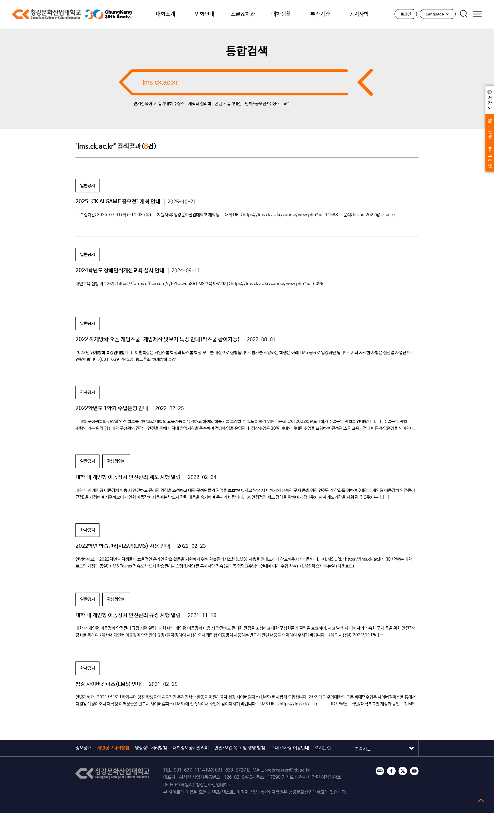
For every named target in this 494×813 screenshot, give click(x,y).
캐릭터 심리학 (199, 103)
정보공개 (83, 748)
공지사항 (359, 14)
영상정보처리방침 (151, 748)
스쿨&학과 (243, 14)
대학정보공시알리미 (191, 748)
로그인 (406, 14)
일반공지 (87, 185)
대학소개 (165, 14)
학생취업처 (116, 461)
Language (435, 14)
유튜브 (414, 771)
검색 (463, 14)
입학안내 (204, 14)
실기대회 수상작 (171, 103)
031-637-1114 (189, 770)
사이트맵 (477, 14)
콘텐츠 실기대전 (228, 103)
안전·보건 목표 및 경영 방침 (239, 748)
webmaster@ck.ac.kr (287, 770)
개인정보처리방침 (113, 748)
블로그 (380, 771)
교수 (287, 103)
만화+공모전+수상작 (262, 103)
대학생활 (281, 14)
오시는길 (323, 748)
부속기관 (320, 14)
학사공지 (87, 392)
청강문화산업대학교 (46, 14)
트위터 (403, 771)
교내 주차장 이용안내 (290, 748)
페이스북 (391, 771)
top (481, 800)
